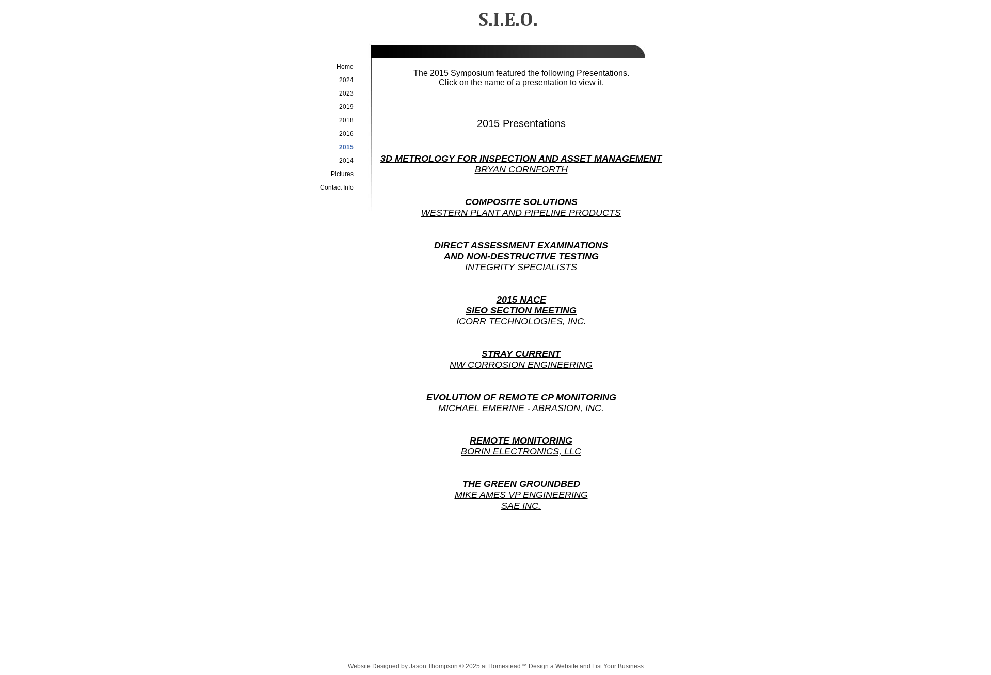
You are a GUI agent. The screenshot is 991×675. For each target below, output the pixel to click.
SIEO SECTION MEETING (521, 310)
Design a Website (553, 666)
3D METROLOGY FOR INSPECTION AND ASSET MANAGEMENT (521, 158)
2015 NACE (521, 299)
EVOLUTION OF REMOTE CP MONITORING (521, 397)
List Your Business (618, 666)
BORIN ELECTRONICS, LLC (521, 451)
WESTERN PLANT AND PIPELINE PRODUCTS (521, 213)
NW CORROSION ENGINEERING (521, 364)
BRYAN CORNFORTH (521, 169)
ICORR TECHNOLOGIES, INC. (521, 321)
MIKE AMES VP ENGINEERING (521, 495)
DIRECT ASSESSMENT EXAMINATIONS (521, 245)
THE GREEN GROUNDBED (521, 484)
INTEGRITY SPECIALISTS (521, 267)
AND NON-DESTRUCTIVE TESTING (521, 256)
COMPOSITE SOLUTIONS (521, 202)
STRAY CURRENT (521, 354)
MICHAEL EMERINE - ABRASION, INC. (521, 408)
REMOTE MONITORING (521, 440)
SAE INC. (521, 505)
